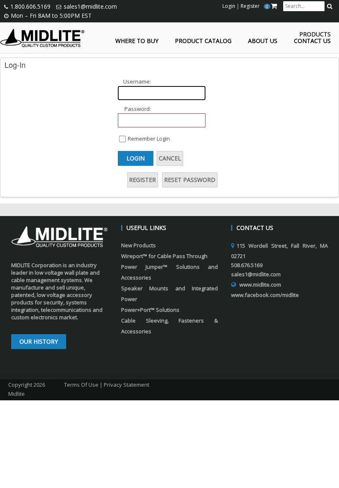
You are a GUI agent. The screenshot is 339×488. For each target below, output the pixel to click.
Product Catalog (203, 41)
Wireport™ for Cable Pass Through (164, 256)
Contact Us (312, 41)
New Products (138, 245)
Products (315, 34)
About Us (262, 41)
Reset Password (189, 180)
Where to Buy (136, 41)
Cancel (170, 158)
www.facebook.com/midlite (265, 295)
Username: (137, 81)
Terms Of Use (81, 384)
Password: (137, 108)
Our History (38, 341)
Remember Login (149, 138)
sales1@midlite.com (90, 6)
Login (136, 158)
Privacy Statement (126, 384)
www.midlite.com (260, 284)
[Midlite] (42, 37)
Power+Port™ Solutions (150, 309)
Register (142, 180)
